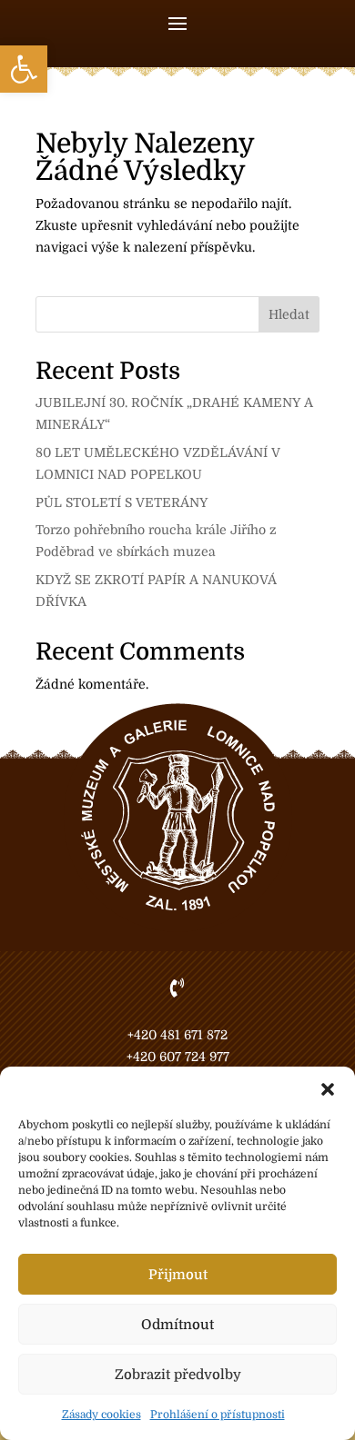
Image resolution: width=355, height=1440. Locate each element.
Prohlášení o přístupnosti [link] (217, 1414)
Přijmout (178, 1274)
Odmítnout (177, 1324)
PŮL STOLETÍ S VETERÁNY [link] (122, 502)
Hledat (289, 314)
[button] (328, 1089)
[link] (23, 69)
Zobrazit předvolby (178, 1374)
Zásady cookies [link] (101, 1414)
